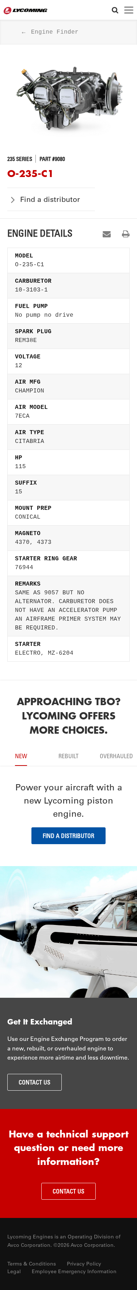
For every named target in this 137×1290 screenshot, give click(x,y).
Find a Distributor (68, 835)
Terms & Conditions (31, 1263)
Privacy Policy (84, 1263)
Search (114, 10)
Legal (14, 1271)
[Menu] (128, 10)
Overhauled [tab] (116, 756)
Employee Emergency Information (74, 1271)
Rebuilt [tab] (68, 756)
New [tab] (21, 756)
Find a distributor (50, 199)
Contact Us (34, 1082)
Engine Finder (55, 32)
